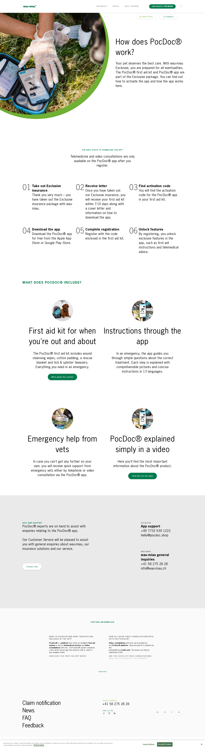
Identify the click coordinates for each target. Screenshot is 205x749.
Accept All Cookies (164, 744)
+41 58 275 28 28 (154, 564)
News (28, 711)
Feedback (33, 725)
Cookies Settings (148, 744)
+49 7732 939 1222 (156, 531)
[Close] (201, 744)
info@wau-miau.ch (153, 568)
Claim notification (41, 703)
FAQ (26, 718)
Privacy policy (39, 745)
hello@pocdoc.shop (154, 535)
